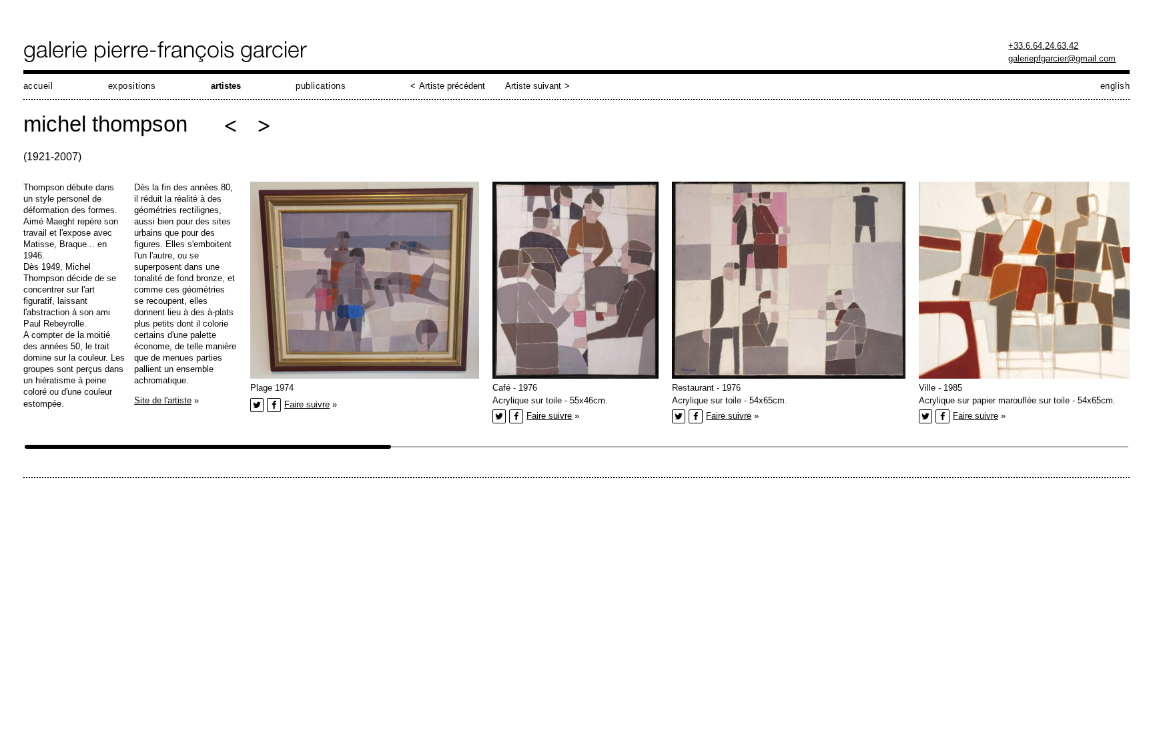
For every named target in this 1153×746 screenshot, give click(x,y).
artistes (226, 86)
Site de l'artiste (162, 400)
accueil (38, 86)
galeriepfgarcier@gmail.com (1062, 58)
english (1115, 86)
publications (321, 86)
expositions (132, 86)
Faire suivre (307, 404)
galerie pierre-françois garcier (166, 51)
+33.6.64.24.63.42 (1043, 46)
